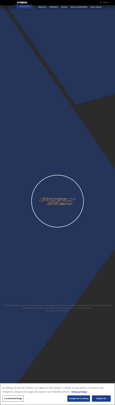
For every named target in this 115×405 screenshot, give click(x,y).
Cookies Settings (13, 398)
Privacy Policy (79, 391)
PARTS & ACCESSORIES (78, 7)
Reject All (101, 398)
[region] (57, 394)
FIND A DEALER (96, 7)
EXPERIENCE (53, 7)
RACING (64, 7)
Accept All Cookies (78, 398)
